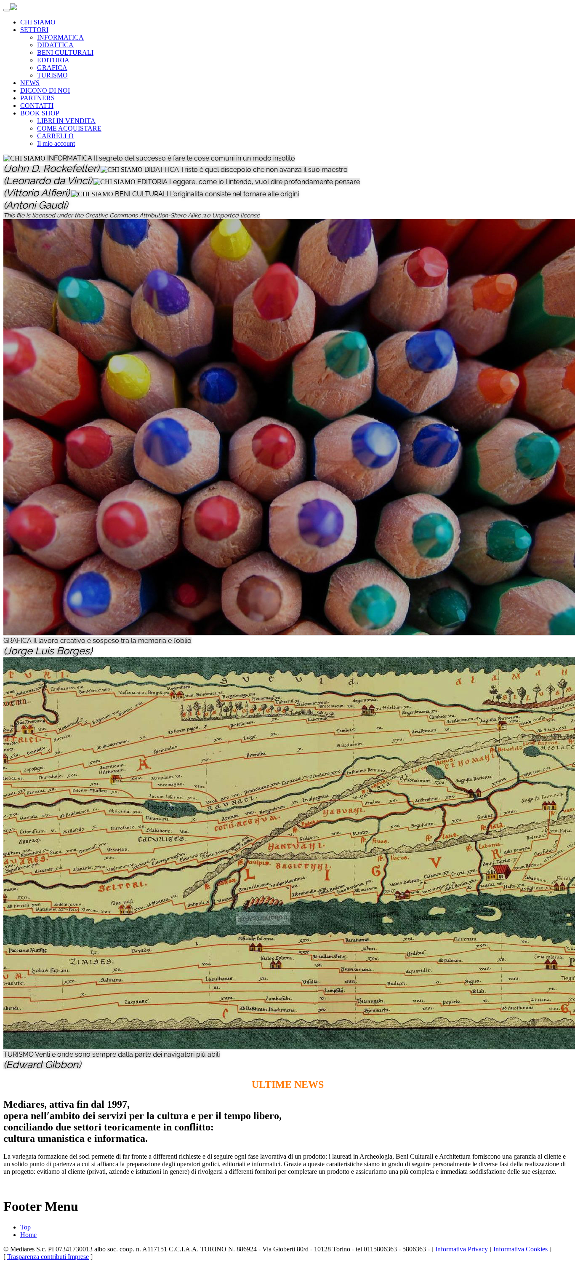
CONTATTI (36, 105)
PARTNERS (37, 98)
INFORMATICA (60, 37)
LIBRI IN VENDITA (66, 120)
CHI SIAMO (38, 22)
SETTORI (34, 29)
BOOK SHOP (39, 113)
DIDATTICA (55, 44)
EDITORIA (53, 60)
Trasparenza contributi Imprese (48, 1256)
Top (25, 1227)
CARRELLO (55, 135)
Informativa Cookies (520, 1249)
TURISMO (52, 75)
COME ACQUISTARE (69, 128)
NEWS (30, 82)
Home (28, 1234)
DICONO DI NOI (45, 90)
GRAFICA (52, 67)
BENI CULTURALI (65, 52)
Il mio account (56, 143)
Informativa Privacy (461, 1249)
